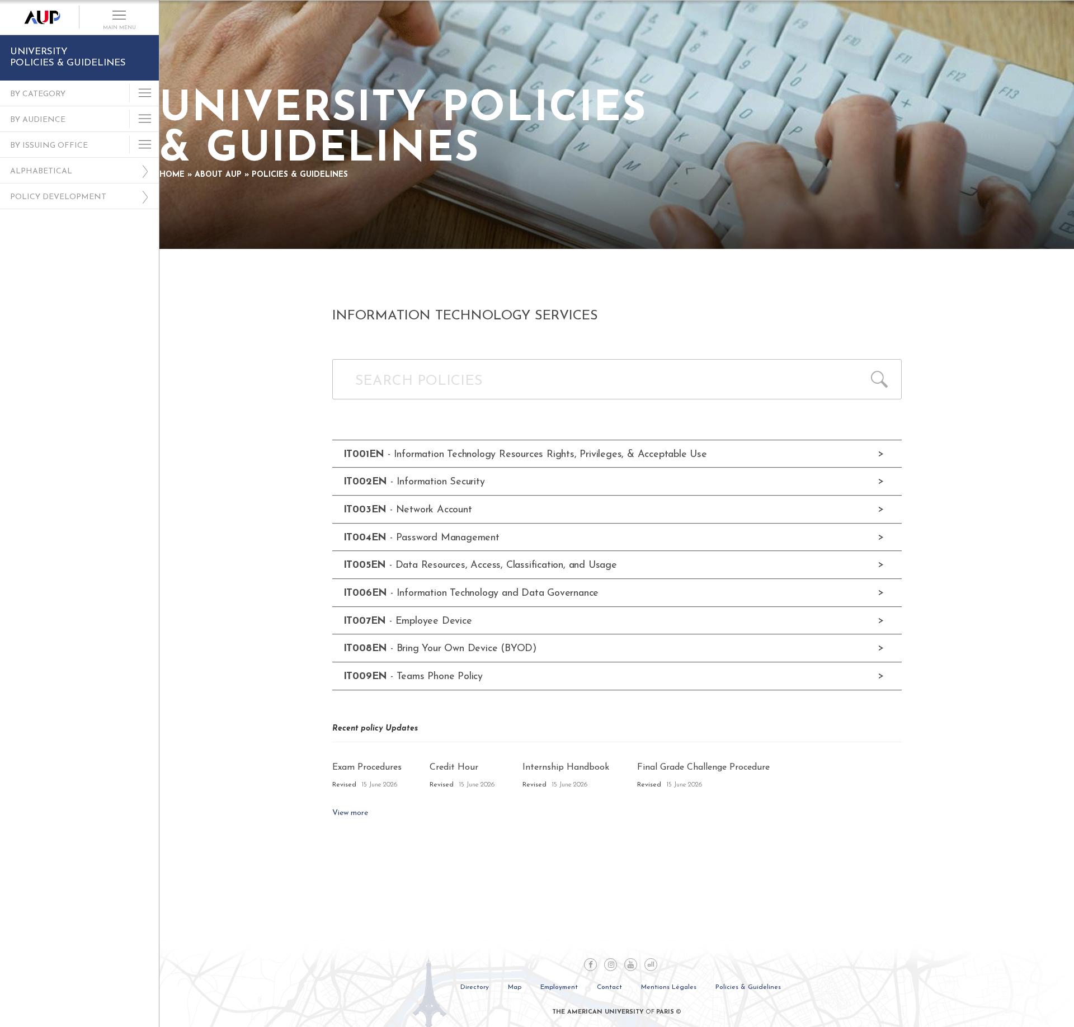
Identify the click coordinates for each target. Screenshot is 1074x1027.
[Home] (39, 17)
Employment (559, 987)
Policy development (58, 197)
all (650, 965)
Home (172, 175)
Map (514, 987)
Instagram (610, 964)
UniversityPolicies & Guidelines (68, 57)
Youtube (630, 964)
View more (350, 813)
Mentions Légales (668, 987)
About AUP (218, 175)
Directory (474, 987)
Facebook (590, 964)
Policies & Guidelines (300, 175)
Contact (609, 987)
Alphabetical (41, 171)
